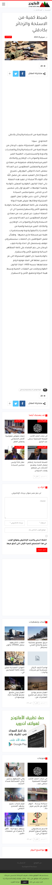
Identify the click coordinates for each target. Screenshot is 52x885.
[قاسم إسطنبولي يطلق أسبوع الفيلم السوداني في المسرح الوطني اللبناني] (37, 819)
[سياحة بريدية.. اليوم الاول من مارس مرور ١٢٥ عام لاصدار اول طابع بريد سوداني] (37, 795)
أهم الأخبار (8, 37)
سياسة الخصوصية (29, 867)
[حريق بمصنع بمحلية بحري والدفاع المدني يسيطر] (37, 633)
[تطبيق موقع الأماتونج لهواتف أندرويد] (27, 731)
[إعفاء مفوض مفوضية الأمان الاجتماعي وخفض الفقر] (14, 427)
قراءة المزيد (15, 882)
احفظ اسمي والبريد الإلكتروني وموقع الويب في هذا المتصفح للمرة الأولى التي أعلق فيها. (26, 542)
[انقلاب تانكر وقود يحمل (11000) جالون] (14, 633)
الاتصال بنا (21, 863)
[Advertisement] (26, 106)
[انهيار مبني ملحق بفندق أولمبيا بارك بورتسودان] (14, 683)
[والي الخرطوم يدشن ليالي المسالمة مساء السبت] (14, 770)
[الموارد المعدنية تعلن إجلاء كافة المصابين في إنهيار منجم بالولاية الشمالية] (14, 658)
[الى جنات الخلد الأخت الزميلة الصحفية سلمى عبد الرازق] (37, 427)
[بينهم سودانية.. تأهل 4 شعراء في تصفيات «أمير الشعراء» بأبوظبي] (14, 819)
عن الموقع (38, 863)
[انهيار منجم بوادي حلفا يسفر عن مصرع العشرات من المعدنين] (37, 683)
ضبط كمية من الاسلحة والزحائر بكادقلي (30, 390)
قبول (25, 882)
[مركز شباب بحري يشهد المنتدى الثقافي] (14, 795)
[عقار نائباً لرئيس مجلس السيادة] (14, 453)
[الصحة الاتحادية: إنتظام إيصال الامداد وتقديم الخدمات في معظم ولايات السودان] (37, 453)
